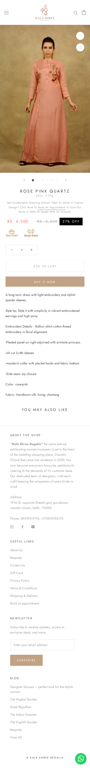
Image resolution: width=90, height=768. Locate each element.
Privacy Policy (19, 580)
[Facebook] (22, 526)
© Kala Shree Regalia (45, 757)
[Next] (65, 180)
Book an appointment (24, 603)
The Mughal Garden (23, 699)
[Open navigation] (6, 12)
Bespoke (16, 557)
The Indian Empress (23, 714)
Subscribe (26, 660)
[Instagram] (11, 526)
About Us (16, 550)
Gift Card (16, 573)
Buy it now (45, 282)
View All (15, 737)
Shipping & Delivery (24, 595)
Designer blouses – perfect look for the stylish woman (41, 689)
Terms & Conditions (23, 588)
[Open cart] (84, 12)
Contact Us (17, 565)
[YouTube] (33, 526)
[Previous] (24, 180)
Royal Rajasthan (20, 707)
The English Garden (23, 722)
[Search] (76, 13)
